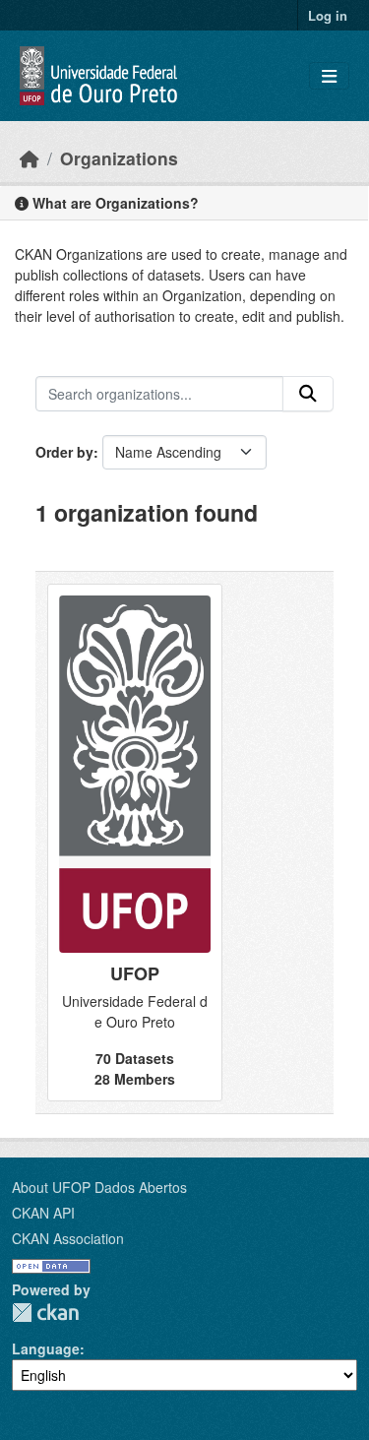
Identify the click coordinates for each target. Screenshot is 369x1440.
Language (46, 1348)
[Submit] (308, 393)
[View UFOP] (134, 842)
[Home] (29, 158)
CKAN (45, 1312)
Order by (64, 452)
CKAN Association (68, 1238)
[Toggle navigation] (329, 76)
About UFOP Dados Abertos (99, 1187)
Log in (327, 15)
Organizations (119, 158)
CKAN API (43, 1212)
